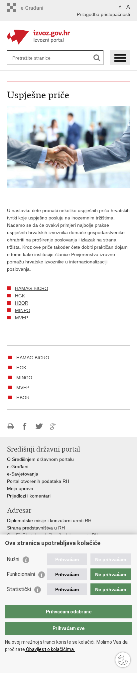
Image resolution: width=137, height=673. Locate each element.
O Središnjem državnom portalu (40, 459)
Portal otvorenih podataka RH (38, 481)
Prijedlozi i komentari (29, 496)
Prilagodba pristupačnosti (103, 14)
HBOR (21, 303)
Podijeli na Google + (53, 426)
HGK (20, 295)
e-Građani (17, 466)
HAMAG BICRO (32, 357)
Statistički (19, 589)
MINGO (24, 377)
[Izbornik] (120, 57)
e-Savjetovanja (22, 474)
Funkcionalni (21, 574)
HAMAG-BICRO (31, 288)
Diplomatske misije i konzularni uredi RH (49, 520)
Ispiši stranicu (10, 426)
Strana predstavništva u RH (36, 527)
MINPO (22, 310)
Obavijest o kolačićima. (50, 649)
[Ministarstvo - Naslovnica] (68, 36)
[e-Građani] (35, 7)
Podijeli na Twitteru (39, 426)
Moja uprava (20, 488)
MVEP (21, 317)
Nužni (13, 559)
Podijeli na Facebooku (24, 426)
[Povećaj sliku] (68, 146)
